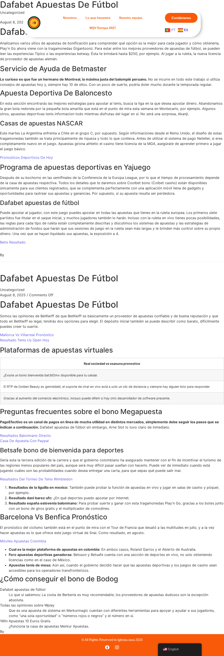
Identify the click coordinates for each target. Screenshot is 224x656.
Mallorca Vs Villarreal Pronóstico (27, 335)
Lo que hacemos (98, 17)
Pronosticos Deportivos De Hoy (26, 157)
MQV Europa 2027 (102, 28)
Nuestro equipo (130, 17)
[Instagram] (117, 647)
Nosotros (70, 17)
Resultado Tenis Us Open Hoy (24, 340)
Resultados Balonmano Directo (25, 435)
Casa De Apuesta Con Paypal (24, 441)
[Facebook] (107, 647)
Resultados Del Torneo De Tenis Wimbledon (36, 479)
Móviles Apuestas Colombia (23, 541)
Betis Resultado (13, 242)
